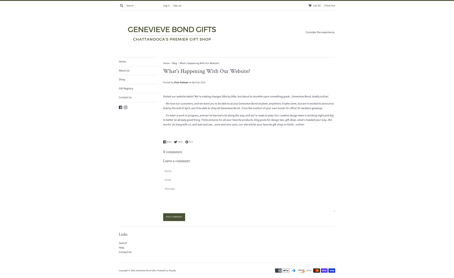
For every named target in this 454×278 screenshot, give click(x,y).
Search (123, 243)
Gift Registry (126, 88)
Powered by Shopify (166, 270)
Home (122, 62)
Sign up (177, 5)
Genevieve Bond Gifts (146, 270)
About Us (124, 71)
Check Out (329, 5)
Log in (166, 5)
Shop (122, 79)
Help (121, 248)
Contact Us (125, 97)
